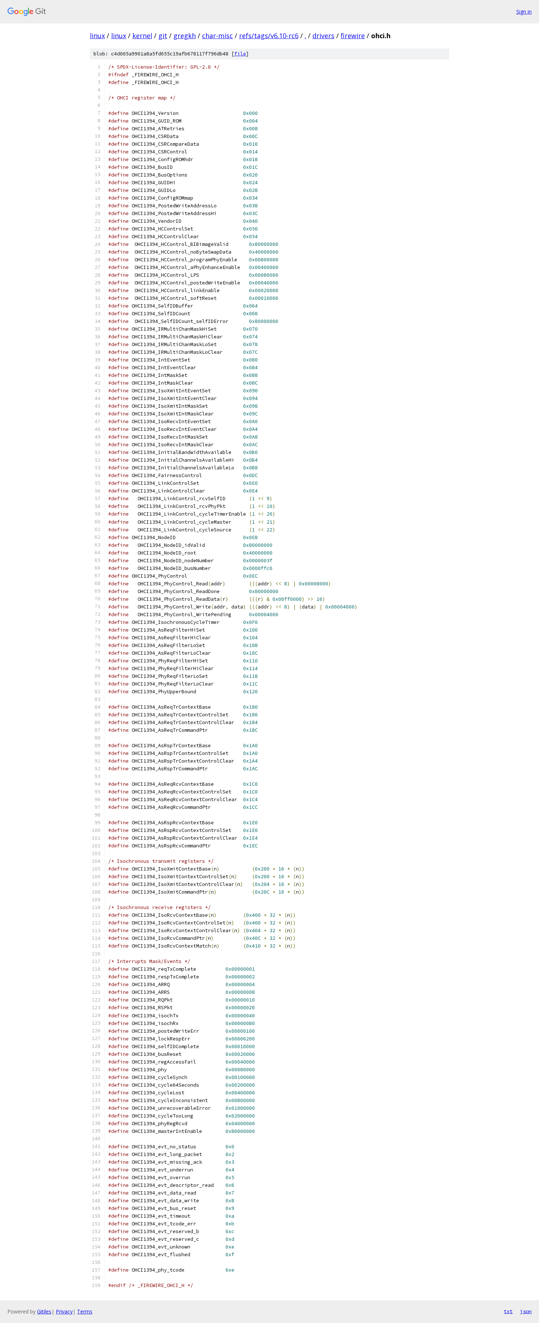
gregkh (184, 35)
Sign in (524, 11)
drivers (323, 35)
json (526, 1311)
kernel (142, 35)
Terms (84, 1311)
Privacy (64, 1311)
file (240, 54)
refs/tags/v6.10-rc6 (268, 35)
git (162, 35)
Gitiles (44, 1311)
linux (97, 35)
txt (508, 1311)
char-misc (217, 35)
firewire (353, 35)
